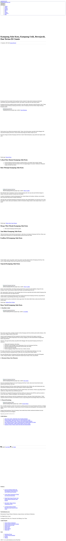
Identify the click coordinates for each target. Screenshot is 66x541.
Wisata (6, 7)
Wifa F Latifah (27, 190)
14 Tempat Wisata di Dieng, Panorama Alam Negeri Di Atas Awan (11, 508)
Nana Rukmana (23, 110)
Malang (6, 9)
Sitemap (6, 537)
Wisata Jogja (7, 527)
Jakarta (6, 12)
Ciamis (14, 447)
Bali (5, 10)
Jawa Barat (7, 447)
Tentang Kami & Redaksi (10, 535)
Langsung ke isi (4, 1)
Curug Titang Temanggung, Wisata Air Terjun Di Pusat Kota (12, 495)
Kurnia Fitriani (25, 403)
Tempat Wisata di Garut (9, 525)
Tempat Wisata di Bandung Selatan (12, 524)
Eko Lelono (25, 380)
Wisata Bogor (7, 526)
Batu (6, 14)
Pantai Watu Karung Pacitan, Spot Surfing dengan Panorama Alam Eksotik (11, 499)
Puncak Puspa (8, 157)
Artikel (6, 6)
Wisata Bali (7, 529)
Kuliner (6, 8)
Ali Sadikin (25, 311)
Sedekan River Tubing (10, 302)
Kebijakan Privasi (8, 534)
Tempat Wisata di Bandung (10, 522)
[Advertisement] (23, 25)
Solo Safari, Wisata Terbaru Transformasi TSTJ (10, 503)
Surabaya (6, 13)
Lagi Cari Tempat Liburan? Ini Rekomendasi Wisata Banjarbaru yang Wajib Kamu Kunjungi (11, 490)
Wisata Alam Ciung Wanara (11, 223)
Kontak (6, 536)
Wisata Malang (8, 528)
